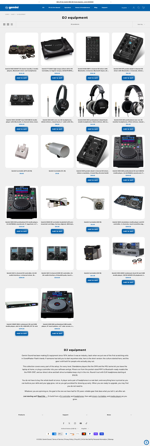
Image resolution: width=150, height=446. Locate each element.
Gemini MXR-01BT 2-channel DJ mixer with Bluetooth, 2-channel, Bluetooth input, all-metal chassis (93, 70)
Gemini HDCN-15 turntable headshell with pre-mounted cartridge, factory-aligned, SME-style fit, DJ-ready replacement (57, 223)
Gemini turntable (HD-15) (92, 222)
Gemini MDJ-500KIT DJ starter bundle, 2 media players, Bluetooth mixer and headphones (21, 70)
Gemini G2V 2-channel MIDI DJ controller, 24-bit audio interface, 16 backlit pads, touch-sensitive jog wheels (57, 274)
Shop (12, 14)
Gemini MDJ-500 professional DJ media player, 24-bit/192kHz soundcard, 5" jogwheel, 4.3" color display (21, 223)
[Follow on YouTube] (81, 423)
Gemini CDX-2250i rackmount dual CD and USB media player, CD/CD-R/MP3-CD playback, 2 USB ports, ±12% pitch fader (128, 274)
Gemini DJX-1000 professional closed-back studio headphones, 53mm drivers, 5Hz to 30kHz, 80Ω (93, 121)
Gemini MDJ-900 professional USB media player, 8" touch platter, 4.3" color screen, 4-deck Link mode (57, 325)
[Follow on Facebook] (63, 423)
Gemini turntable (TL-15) (57, 171)
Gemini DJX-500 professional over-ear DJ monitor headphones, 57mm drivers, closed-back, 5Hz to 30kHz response (128, 121)
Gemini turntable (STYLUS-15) (22, 171)
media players (115, 396)
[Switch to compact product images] (12, 24)
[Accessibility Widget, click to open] (146, 442)
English (124, 7)
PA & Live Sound (54, 7)
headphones (79, 396)
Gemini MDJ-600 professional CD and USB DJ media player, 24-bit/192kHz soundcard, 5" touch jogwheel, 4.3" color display (128, 172)
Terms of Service (57, 439)
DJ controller (65, 396)
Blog (95, 7)
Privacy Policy (68, 439)
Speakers (67, 7)
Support (105, 7)
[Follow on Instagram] (75, 423)
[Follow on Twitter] (69, 423)
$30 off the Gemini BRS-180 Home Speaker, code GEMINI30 (75, 2)
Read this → (42, 396)
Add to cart (22, 78)
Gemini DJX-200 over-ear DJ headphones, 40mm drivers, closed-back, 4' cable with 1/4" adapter (57, 121)
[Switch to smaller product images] (8, 24)
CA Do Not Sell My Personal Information (94, 439)
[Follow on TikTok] (86, 423)
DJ (43, 7)
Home (7, 14)
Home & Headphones (82, 7)
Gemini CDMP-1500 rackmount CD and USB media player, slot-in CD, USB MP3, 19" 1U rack (22, 325)
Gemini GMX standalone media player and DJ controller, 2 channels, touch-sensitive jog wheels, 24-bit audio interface (128, 223)
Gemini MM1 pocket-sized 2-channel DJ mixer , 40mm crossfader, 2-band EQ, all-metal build (93, 172)
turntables (102, 396)
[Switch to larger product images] (4, 24)
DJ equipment (21, 14)
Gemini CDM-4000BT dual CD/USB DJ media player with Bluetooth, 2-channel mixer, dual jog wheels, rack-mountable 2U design (21, 121)
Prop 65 (77, 439)
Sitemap (110, 439)
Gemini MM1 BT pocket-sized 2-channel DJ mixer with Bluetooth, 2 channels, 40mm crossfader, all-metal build (128, 70)
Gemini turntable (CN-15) (92, 273)
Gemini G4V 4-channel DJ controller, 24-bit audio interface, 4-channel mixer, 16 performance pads (22, 274)
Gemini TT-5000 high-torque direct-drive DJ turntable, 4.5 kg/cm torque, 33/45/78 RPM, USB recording (57, 70)
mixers (94, 396)
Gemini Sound (46, 439)
